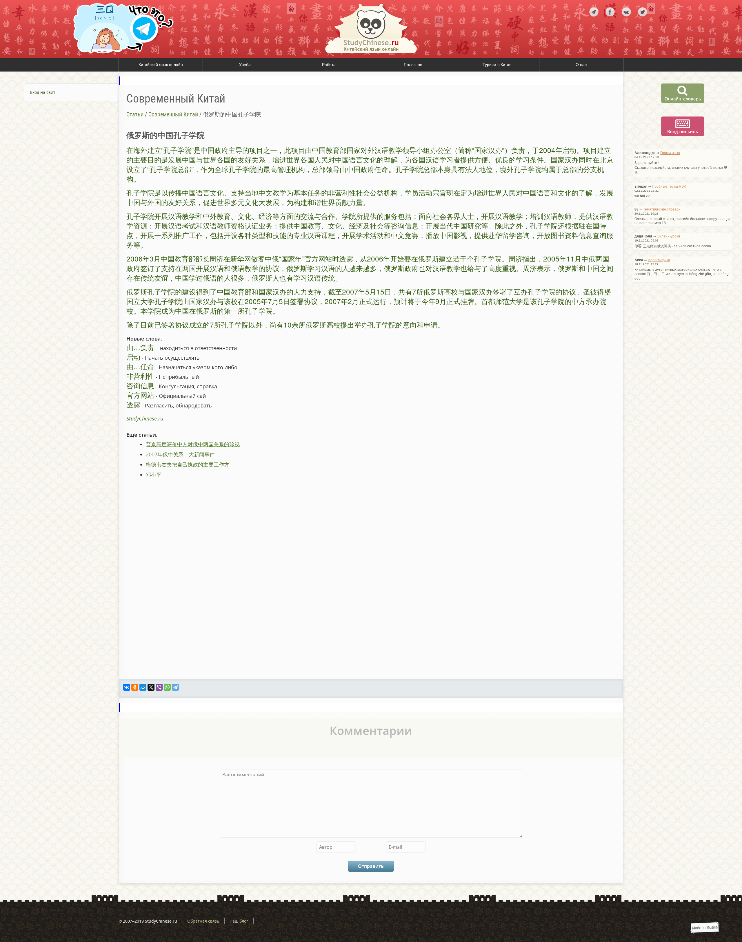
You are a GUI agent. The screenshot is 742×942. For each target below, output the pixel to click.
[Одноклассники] (134, 687)
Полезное (413, 64)
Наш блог (239, 921)
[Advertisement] (59, 171)
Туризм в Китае (497, 64)
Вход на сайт (42, 92)
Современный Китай (173, 114)
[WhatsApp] (167, 687)
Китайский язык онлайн (161, 64)
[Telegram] (175, 687)
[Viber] (159, 687)
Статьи (134, 114)
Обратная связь (203, 921)
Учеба (245, 64)
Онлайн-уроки (668, 236)
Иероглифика (659, 260)
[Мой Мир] (142, 687)
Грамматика (670, 153)
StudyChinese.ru (144, 418)
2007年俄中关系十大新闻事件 (180, 454)
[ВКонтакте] (126, 687)
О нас (581, 64)
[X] (151, 687)
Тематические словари (662, 209)
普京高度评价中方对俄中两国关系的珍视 (193, 444)
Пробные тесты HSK (669, 186)
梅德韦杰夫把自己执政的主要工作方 (187, 464)
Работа (329, 64)
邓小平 (153, 474)
